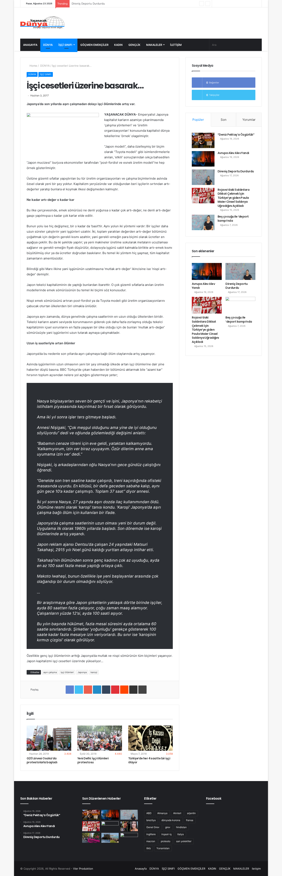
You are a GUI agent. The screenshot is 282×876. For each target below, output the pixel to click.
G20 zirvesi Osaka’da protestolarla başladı (42, 760)
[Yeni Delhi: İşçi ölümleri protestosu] (99, 738)
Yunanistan (162, 848)
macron (150, 841)
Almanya (162, 813)
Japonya (82, 672)
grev (167, 827)
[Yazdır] (142, 689)
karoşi (94, 672)
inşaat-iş (166, 834)
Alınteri (177, 813)
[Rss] (215, 3)
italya (180, 834)
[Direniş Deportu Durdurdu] (203, 177)
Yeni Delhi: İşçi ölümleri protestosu (93, 760)
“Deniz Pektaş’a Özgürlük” (236, 135)
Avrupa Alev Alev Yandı (233, 153)
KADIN (118, 44)
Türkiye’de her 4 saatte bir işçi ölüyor (149, 760)
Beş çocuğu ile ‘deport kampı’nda (233, 218)
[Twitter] (234, 3)
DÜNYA (48, 44)
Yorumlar (249, 120)
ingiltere (151, 834)
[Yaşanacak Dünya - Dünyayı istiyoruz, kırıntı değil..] (42, 23)
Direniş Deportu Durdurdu (236, 171)
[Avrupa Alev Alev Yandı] (203, 159)
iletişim (176, 44)
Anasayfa (30, 44)
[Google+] (88, 689)
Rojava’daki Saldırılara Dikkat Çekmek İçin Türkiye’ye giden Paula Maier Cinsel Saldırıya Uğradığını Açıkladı (233, 198)
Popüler (198, 120)
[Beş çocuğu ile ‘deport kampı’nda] (203, 222)
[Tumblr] (106, 689)
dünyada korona (170, 820)
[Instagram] (221, 3)
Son (223, 120)
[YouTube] (227, 3)
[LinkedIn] (97, 689)
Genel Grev (152, 827)
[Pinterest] (115, 689)
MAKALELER (154, 44)
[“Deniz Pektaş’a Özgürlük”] (203, 140)
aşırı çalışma (50, 672)
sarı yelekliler (183, 841)
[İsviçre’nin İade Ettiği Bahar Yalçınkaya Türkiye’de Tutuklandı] (129, 826)
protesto (165, 841)
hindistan (181, 827)
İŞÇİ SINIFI (65, 44)
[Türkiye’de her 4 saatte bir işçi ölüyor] (150, 738)
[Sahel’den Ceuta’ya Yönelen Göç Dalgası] (110, 838)
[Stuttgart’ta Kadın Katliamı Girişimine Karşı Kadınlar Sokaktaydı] (91, 838)
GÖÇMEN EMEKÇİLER (94, 44)
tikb (148, 848)
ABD (149, 813)
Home (33, 65)
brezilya (151, 820)
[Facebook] (240, 3)
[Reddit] (124, 689)
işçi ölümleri (67, 672)
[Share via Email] (133, 689)
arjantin (191, 813)
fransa (189, 820)
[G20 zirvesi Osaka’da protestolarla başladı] (49, 738)
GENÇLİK (134, 44)
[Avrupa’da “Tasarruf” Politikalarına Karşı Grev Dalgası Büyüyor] (129, 838)
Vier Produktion (83, 868)
